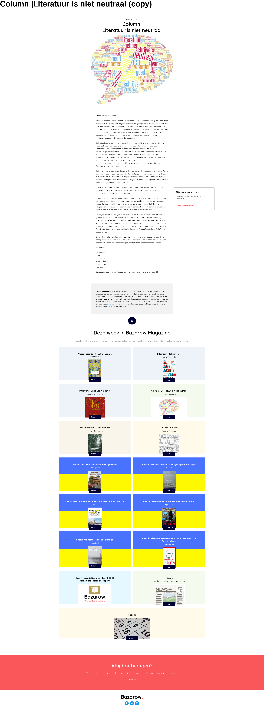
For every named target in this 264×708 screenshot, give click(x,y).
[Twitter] (132, 703)
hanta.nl (112, 304)
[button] (187, 205)
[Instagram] (137, 703)
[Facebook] (127, 703)
